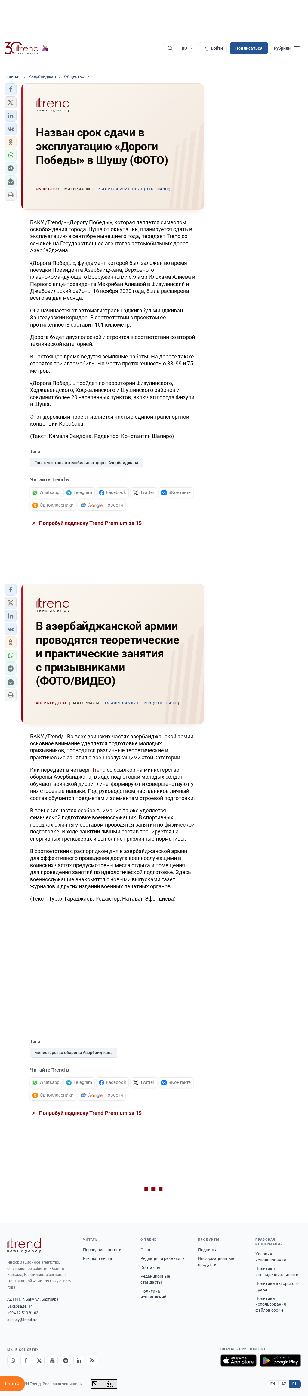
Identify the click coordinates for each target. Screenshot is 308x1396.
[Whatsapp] (12, 1360)
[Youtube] (52, 1360)
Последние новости (102, 1249)
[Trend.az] (27, 48)
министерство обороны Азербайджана (74, 1052)
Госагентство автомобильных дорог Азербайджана (86, 462)
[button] (10, 89)
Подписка (207, 1249)
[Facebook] (25, 1360)
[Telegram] (65, 1360)
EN (272, 1384)
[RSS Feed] (92, 1360)
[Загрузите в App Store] (238, 1360)
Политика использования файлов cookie (270, 1304)
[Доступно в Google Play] (280, 1360)
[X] (39, 1360)
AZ (284, 1384)
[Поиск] (170, 48)
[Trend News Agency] (24, 1245)
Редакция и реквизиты (163, 1258)
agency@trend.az (22, 1319)
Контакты (150, 1267)
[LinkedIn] (78, 1360)
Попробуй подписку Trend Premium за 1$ (90, 523)
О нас (145, 1249)
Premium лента (97, 1258)
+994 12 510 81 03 (22, 1313)
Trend (99, 770)
